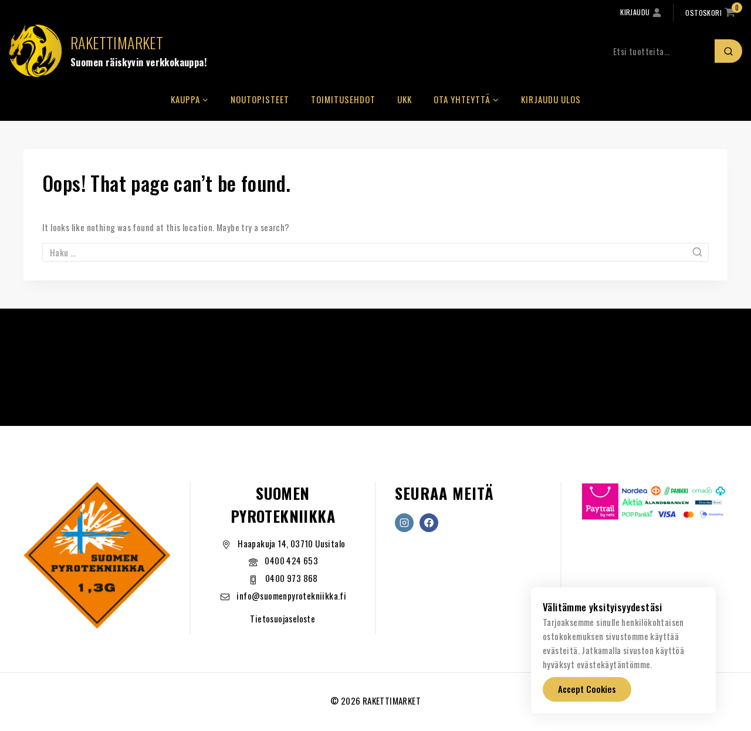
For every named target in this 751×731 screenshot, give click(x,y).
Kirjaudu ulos (551, 99)
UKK (404, 99)
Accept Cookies (587, 688)
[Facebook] (429, 522)
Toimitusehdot (343, 99)
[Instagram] (404, 522)
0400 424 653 (291, 560)
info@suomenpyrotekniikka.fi (291, 595)
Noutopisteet (260, 99)
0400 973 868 (291, 577)
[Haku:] (375, 252)
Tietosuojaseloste (282, 618)
